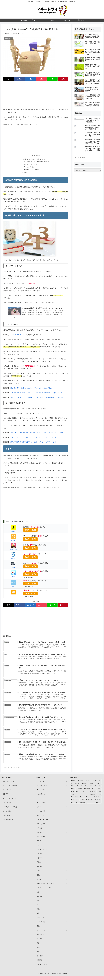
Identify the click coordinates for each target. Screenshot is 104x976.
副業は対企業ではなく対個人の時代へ (35, 159)
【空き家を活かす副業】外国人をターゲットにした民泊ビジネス (30, 388)
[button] (99, 157)
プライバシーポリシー (10, 798)
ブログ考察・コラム (9, 819)
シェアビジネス (30, 167)
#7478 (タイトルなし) (10, 807)
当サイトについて (8, 781)
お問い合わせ (7, 802)
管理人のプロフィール (10, 785)
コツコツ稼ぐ (7, 811)
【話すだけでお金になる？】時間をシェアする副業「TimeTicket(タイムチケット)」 (36, 397)
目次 (33, 155)
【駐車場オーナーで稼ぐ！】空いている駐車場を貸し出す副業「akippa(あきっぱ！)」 (37, 392)
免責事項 (5, 794)
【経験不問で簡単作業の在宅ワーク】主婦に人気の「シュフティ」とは (32, 442)
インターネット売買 (31, 164)
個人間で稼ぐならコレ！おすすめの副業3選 (36, 161)
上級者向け (6, 815)
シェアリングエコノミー (17, 335)
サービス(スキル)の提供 (32, 169)
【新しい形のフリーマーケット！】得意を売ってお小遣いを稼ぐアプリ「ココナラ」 (37, 432)
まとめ (26, 172)
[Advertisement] (35, 95)
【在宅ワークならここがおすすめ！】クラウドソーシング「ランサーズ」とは (34, 437)
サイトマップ (7, 790)
